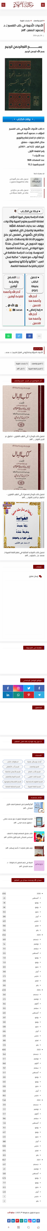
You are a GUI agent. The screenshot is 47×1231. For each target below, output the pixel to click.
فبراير (37, 925)
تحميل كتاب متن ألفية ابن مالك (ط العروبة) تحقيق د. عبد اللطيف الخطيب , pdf (18, 180)
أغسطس (35, 898)
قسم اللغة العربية (34, 368)
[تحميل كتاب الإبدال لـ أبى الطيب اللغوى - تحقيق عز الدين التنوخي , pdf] (23, 408)
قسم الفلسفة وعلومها (12, 781)
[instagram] (18, 688)
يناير (37, 930)
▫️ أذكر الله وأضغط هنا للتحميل (35, 301)
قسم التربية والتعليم (13, 776)
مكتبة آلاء (10, 1212)
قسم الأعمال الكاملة (12, 771)
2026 (38, 893)
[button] (29, 335)
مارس (36, 921)
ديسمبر (36, 939)
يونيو (37, 907)
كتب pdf (20, 368)
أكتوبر (37, 1003)
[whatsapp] (18, 695)
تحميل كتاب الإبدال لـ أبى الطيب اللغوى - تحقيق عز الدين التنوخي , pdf (24, 437)
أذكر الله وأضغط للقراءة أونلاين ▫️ (13, 294)
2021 (38, 1159)
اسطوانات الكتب (12, 761)
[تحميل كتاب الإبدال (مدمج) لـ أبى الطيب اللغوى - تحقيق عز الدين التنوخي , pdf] (23, 466)
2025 (38, 934)
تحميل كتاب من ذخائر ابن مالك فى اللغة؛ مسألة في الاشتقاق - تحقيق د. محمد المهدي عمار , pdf (18, 191)
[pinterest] (29, 695)
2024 (38, 989)
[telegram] (39, 695)
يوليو (37, 902)
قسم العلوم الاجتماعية (34, 781)
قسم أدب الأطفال (12, 766)
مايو (37, 911)
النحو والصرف (38, 20)
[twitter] (29, 688)
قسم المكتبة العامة (12, 786)
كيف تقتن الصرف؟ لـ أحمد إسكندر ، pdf (19, 848)
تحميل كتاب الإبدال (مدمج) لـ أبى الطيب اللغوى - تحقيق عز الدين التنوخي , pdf (25, 495)
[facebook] (39, 688)
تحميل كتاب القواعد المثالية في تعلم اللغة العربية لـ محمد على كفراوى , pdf (24, 554)
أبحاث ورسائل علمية (34, 761)
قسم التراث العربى (34, 776)
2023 (38, 1049)
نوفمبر (36, 944)
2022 (38, 1100)
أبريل (37, 916)
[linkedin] (8, 695)
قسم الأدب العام (34, 771)
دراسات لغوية (25, 20)
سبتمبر (36, 948)
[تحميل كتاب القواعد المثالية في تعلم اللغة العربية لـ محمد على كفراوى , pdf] (23, 524)
